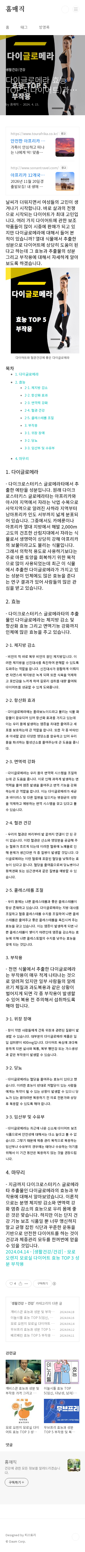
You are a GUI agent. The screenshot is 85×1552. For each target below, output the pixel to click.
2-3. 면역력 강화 (36, 402)
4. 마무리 (22, 458)
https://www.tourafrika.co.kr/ (34, 134)
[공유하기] (20, 1283)
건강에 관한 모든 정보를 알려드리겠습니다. (32, 1470)
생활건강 (18, 1303)
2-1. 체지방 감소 (36, 387)
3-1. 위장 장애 (35, 432)
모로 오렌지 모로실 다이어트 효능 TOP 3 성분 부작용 (32, 1326)
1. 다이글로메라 (27, 374)
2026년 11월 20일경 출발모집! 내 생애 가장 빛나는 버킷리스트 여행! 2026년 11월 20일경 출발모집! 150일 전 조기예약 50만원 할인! (28, 183)
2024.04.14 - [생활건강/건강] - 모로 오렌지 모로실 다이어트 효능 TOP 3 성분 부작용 (42, 1257)
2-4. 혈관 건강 (35, 410)
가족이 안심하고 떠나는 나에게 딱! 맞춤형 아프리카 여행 (27, 149)
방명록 (44, 27)
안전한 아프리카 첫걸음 (28, 140)
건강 (31, 1303)
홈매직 (15, 9)
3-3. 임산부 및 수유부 (40, 448)
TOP (75, 1537)
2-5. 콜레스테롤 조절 (39, 417)
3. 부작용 (31, 425)
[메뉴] (75, 9)
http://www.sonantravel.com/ (35, 168)
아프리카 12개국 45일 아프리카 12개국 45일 (26, 175)
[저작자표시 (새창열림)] (54, 1284)
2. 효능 (20, 382)
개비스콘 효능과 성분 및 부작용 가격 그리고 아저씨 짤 (32, 1314)
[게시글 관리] (26, 1283)
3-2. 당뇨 (31, 440)
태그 (24, 27)
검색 (65, 9)
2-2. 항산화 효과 (36, 395)
